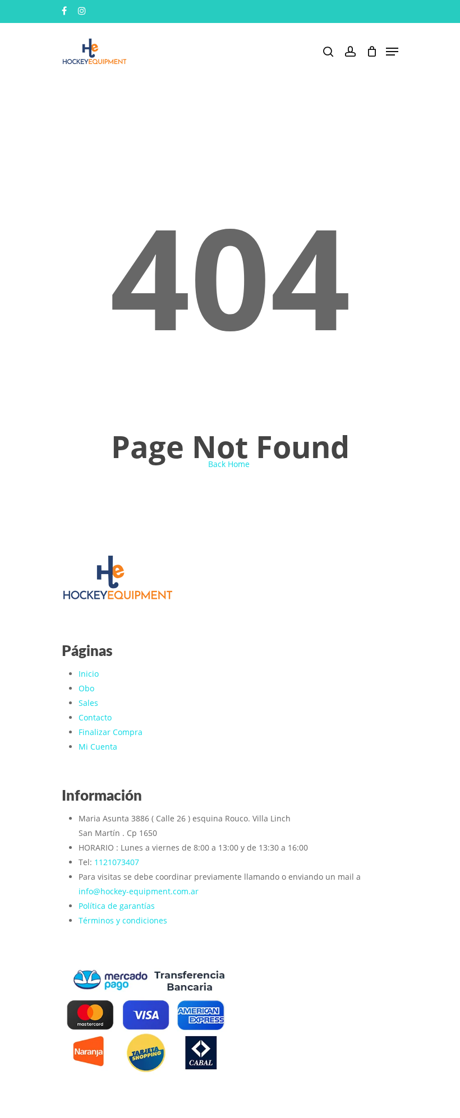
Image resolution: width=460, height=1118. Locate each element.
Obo (86, 688)
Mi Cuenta (98, 746)
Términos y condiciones (123, 920)
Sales (88, 702)
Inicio (89, 673)
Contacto (95, 717)
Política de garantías (117, 905)
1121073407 (116, 862)
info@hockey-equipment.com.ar (139, 891)
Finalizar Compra (110, 732)
